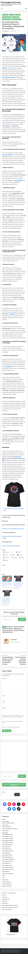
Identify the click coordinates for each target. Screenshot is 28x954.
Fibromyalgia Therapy (7, 865)
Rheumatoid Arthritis (7, 884)
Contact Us (4, 897)
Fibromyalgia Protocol (7, 855)
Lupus (3, 875)
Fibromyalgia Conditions (7, 842)
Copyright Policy (6, 899)
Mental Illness (5, 879)
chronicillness (6, 31)
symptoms (4, 99)
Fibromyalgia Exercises (7, 836)
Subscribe (22, 619)
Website (4, 708)
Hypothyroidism (5, 871)
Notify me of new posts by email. (11, 727)
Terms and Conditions (7, 909)
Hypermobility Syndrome (8, 869)
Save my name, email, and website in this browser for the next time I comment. (13, 716)
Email (4, 701)
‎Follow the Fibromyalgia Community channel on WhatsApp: (14, 784)
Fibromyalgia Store (10, 934)
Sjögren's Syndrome (6, 886)
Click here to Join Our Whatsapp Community (13, 528)
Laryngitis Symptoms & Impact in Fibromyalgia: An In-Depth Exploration (7, 583)
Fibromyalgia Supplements (8, 859)
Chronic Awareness (6, 826)
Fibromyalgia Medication (7, 850)
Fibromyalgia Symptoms (16, 19)
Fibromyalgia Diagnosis (7, 844)
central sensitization (7, 154)
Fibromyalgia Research (7, 19)
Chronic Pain (11, 14)
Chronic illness (5, 14)
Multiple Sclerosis (6, 882)
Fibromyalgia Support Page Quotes (10, 905)
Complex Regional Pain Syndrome (10, 828)
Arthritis (4, 819)
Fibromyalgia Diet (6, 846)
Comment (5, 678)
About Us (4, 895)
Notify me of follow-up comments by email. (12, 722)
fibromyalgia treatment (19, 630)
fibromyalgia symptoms (8, 630)
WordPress (8, 952)
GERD (3, 460)
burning (17, 180)
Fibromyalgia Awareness (7, 838)
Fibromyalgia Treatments (7, 867)
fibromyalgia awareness (19, 626)
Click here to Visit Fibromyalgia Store (11, 545)
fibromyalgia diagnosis (8, 628)
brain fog (21, 297)
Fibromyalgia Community (11, 2)
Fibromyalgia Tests (6, 863)
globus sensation (17, 273)
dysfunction (18, 456)
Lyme (3, 877)
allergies (7, 126)
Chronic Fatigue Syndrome (8, 823)
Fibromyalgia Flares (6, 848)
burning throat (6, 77)
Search (3, 792)
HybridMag (16, 952)
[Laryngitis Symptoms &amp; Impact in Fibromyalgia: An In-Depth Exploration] (7, 578)
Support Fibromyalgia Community (10, 907)
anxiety (9, 328)
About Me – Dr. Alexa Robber (8, 893)
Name (4, 695)
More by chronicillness (15, 642)
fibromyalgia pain (17, 628)
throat (18, 198)
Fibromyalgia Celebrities (7, 840)
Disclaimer (4, 901)
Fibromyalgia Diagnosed (7, 834)
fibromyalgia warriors (8, 632)
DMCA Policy (5, 903)
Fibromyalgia (17, 14)
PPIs (23, 390)
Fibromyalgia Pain (6, 853)
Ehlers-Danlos (5, 830)
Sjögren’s (9, 381)
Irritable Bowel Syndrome (8, 873)
